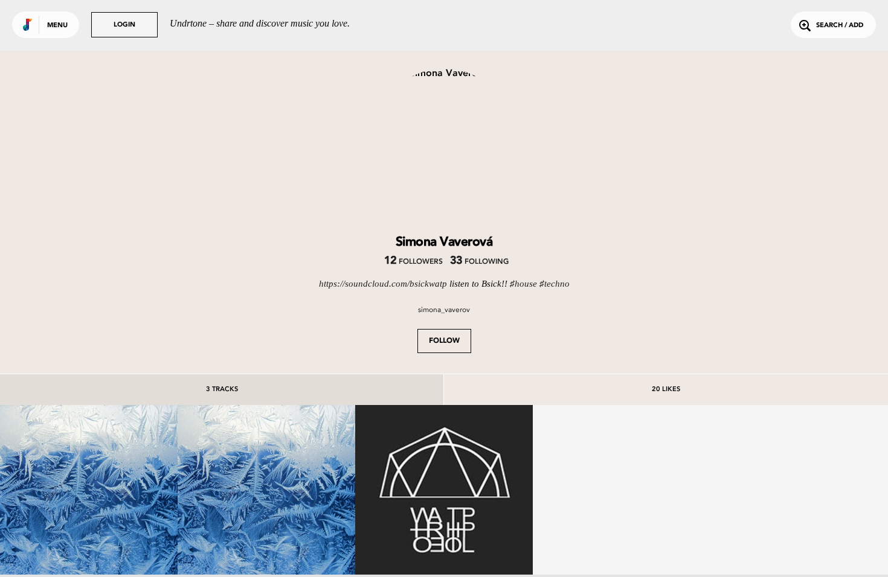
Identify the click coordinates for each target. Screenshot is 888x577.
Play (88, 493)
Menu (57, 25)
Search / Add (839, 25)
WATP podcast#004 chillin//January (89, 543)
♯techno (554, 283)
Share (126, 493)
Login (124, 25)
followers (413, 262)
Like (51, 493)
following (479, 262)
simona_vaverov (444, 309)
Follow (444, 341)
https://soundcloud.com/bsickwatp (383, 283)
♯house (523, 283)
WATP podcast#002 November (444, 548)
